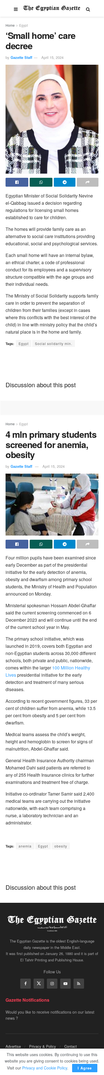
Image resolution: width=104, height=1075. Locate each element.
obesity (60, 846)
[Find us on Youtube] (65, 984)
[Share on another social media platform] (87, 182)
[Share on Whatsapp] (41, 182)
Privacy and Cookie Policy (44, 1068)
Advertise (13, 1046)
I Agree (85, 1068)
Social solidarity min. (53, 343)
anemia (25, 846)
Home (10, 25)
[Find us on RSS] (78, 984)
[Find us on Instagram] (52, 984)
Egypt (23, 25)
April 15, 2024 (52, 57)
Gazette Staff (21, 57)
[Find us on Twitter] (39, 984)
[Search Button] (88, 8)
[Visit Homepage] (51, 8)
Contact (70, 1046)
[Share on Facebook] (17, 182)
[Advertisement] (52, 364)
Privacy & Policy (42, 1046)
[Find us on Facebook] (25, 984)
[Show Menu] (16, 8)
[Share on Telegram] (64, 182)
